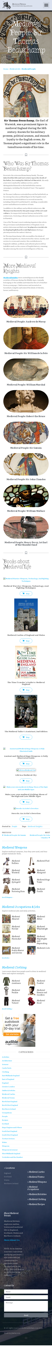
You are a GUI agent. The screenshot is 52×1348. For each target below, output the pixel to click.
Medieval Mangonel (41, 871)
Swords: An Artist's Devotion (26, 813)
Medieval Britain (19, 4)
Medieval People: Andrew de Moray (26, 321)
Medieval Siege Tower (43, 881)
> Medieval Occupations (33, 1188)
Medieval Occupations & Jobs (21, 907)
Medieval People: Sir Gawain (26, 447)
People (14, 826)
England (5, 1083)
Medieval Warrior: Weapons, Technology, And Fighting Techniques (26, 587)
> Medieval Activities (36, 1194)
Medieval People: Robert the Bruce (26, 416)
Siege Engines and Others (12, 1127)
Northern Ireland (9, 1109)
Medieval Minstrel (16, 917)
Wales (4, 1142)
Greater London (8, 1086)
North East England (9, 1101)
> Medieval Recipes (36, 1204)
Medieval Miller (41, 917)
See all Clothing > (7, 1009)
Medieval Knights (35, 826)
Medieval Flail (43, 861)
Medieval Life (14, 69)
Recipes (5, 1120)
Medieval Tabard (16, 1001)
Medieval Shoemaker (16, 937)
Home (6, 69)
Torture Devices (8, 1138)
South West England (10, 1135)
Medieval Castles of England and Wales (26, 635)
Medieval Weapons (14, 847)
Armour (5, 1064)
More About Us (11, 1240)
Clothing (5, 1072)
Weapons (5, 1146)
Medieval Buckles (16, 991)
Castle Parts (6, 1068)
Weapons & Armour (10, 1150)
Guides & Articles (8, 1090)
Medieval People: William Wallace (26, 510)
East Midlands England (10, 1075)
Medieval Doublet (41, 982)
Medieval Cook (43, 948)
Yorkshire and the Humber (12, 1157)
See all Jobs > (6, 958)
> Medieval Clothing (36, 1199)
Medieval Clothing (14, 967)
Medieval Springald (16, 881)
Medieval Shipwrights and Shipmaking (42, 940)
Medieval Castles (8, 1094)
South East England (9, 1131)
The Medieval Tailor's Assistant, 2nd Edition (26, 731)
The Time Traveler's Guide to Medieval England (26, 683)
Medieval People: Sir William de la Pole (26, 353)
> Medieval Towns (35, 1176)
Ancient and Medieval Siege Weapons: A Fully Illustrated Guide (26, 757)
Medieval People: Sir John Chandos (26, 479)
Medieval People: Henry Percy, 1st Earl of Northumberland (26, 543)
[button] (46, 5)
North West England (10, 1105)
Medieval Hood (41, 1001)
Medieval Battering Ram (18, 890)
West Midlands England (11, 1153)
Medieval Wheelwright (42, 927)
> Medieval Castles (36, 1171)
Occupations (7, 1112)
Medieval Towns (8, 1098)
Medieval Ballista (16, 862)
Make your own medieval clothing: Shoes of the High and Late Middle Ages (26, 795)
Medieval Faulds (41, 890)
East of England (8, 1079)
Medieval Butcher (16, 927)
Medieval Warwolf (16, 871)
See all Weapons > (7, 897)
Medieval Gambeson (16, 982)
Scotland (5, 1123)
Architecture (7, 1060)
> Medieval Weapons (37, 1181)
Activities (5, 1057)
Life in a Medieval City (26, 775)
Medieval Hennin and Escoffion (42, 992)
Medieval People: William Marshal (26, 384)
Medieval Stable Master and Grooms (18, 950)
